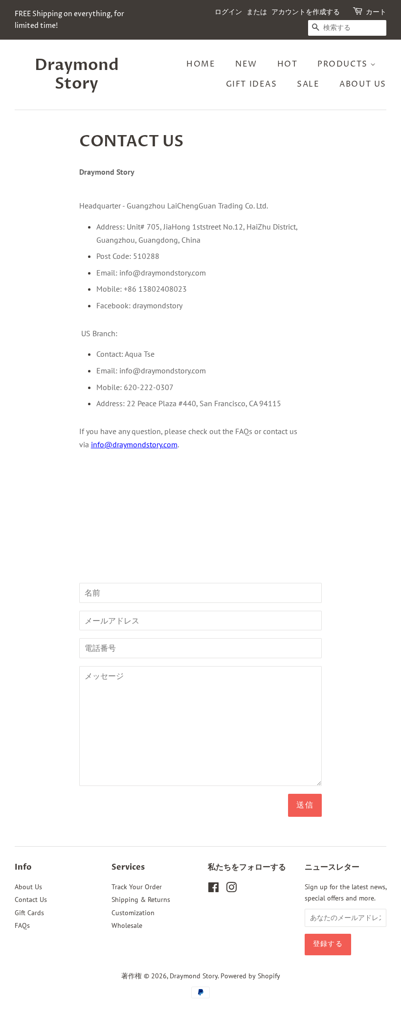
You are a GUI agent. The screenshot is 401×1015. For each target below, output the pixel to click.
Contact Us (31, 899)
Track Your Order (136, 886)
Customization (133, 912)
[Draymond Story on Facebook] (213, 889)
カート (376, 12)
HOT (287, 64)
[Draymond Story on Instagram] (231, 889)
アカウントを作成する (305, 12)
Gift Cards (29, 912)
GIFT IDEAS (251, 84)
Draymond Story (77, 74)
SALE (308, 84)
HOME (200, 64)
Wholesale (126, 925)
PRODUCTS (343, 64)
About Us (28, 886)
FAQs (22, 925)
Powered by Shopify (250, 975)
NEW (246, 64)
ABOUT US (362, 84)
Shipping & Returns (140, 899)
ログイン (228, 12)
